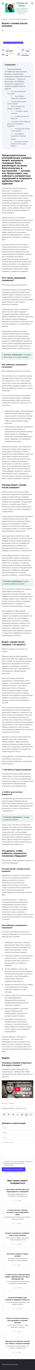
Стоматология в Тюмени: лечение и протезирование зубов (17, 1212)
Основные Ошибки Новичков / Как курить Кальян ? (19, 144)
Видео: (13, 139)
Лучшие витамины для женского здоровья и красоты (17, 1299)
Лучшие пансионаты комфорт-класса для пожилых (17, 1234)
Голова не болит (22, 4)
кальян (12, 1103)
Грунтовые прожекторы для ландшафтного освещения (17, 1190)
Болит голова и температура (13, 42)
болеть (5, 1103)
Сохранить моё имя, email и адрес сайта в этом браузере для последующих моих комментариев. (18, 1163)
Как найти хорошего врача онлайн (17, 1255)
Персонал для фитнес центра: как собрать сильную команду (17, 1342)
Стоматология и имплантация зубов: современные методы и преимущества (17, 1277)
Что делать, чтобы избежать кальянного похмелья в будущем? (18, 124)
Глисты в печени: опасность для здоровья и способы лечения (17, 1320)
